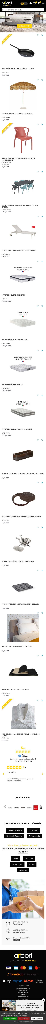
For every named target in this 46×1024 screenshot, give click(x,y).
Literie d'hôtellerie (15, 830)
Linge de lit (33, 830)
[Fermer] (43, 1000)
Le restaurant (17, 864)
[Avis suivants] (42, 773)
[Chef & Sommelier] (35, 807)
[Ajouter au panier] (41, 35)
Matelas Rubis (24, 26)
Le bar (31, 864)
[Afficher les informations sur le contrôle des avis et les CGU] (35, 759)
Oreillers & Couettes (14, 836)
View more (23, 71)
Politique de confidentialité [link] (23, 1022)
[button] (31, 3)
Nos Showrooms (23, 993)
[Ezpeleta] (23, 807)
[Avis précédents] (3, 773)
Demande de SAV (23, 997)
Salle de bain (34, 836)
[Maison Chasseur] (16, 807)
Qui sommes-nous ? (23, 989)
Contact (23, 995)
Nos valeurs (23, 991)
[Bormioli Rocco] (29, 807)
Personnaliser (37, 1018)
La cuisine (29, 858)
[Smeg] (10, 807)
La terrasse (23, 870)
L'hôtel (15, 858)
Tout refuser (23, 1018)
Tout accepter (10, 1018)
